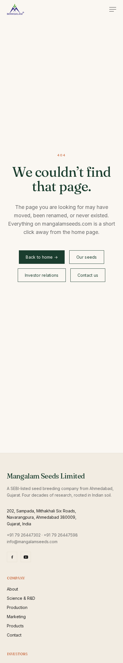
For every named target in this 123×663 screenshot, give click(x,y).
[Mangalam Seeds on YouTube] (26, 557)
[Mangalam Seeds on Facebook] (12, 557)
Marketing (16, 616)
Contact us (88, 275)
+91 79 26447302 (24, 535)
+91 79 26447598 (61, 535)
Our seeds (86, 257)
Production (17, 607)
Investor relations (42, 275)
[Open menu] (112, 9)
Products (15, 625)
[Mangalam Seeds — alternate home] (15, 9)
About (12, 589)
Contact (14, 635)
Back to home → (42, 257)
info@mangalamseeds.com (32, 541)
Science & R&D (21, 598)
